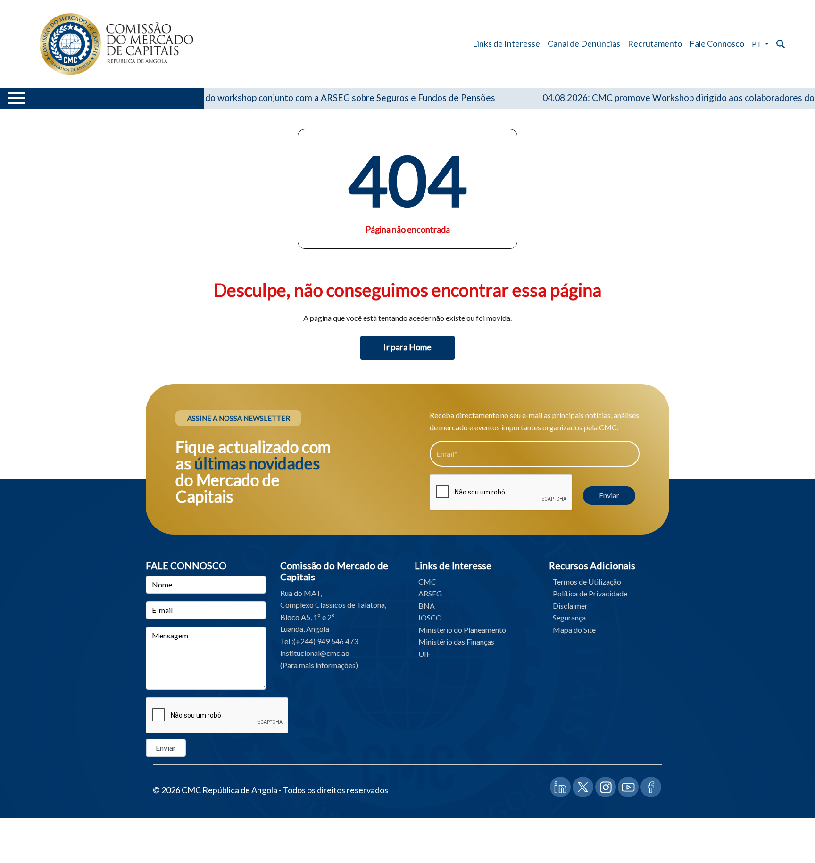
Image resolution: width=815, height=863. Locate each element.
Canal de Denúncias (584, 43)
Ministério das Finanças (456, 641)
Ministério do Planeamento (462, 629)
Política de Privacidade (590, 593)
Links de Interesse (506, 43)
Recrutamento (655, 43)
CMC (427, 581)
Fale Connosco (717, 43)
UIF (424, 653)
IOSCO (430, 617)
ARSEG (430, 593)
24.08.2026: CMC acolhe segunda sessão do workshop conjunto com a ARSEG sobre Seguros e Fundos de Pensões (245, 97)
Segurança (569, 617)
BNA (426, 605)
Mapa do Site (574, 629)
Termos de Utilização (587, 581)
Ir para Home (407, 347)
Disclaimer (570, 605)
